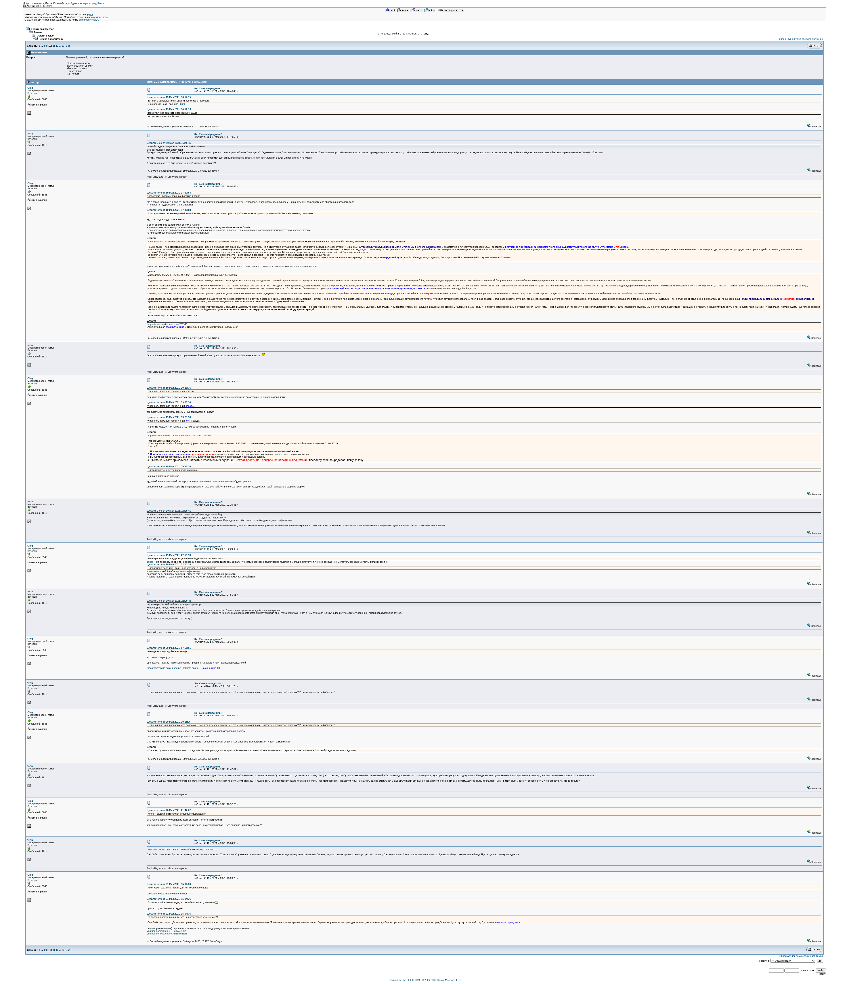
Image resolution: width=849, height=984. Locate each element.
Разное (38, 32)
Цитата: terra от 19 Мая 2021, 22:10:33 (169, 555)
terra (30, 133)
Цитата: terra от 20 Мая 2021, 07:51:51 (169, 647)
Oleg (30, 87)
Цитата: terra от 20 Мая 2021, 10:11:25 (169, 721)
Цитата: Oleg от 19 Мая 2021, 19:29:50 (169, 510)
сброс (150, 561)
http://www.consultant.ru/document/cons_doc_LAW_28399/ (179, 435)
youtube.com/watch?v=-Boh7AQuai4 (166, 931)
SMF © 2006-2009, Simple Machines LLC (438, 980)
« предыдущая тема (789, 39)
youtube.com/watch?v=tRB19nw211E (167, 933)
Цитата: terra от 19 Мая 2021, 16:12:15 (169, 97)
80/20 (182, 104)
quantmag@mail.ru (89, 19)
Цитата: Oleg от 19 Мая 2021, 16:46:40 (169, 143)
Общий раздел (45, 35)
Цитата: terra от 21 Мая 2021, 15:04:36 (169, 884)
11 (54, 45)
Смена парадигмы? (51, 39)
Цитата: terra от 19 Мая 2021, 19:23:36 (169, 387)
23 (63, 45)
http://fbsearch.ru (156, 241)
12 (57, 45)
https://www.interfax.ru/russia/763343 (167, 324)
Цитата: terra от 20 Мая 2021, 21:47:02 (169, 810)
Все (68, 45)
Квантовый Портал (42, 29)
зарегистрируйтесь (93, 3)
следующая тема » (812, 39)
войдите (72, 3)
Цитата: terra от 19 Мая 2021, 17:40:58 (169, 192)
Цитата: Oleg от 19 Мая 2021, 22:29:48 (169, 600)
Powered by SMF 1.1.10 (401, 980)
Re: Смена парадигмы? (208, 88)
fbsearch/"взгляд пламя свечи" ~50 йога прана (173, 668)
